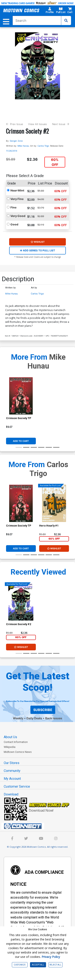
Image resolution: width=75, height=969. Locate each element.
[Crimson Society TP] (21, 396)
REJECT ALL (55, 965)
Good (14, 224)
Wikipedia (9, 746)
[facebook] (12, 838)
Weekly (18, 718)
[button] (49, 11)
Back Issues (53, 718)
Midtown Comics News (18, 751)
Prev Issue (16, 124)
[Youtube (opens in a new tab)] (41, 838)
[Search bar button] (66, 20)
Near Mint (17, 190)
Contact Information (16, 742)
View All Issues (37, 124)
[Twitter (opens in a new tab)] (26, 838)
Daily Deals (34, 718)
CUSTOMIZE (20, 965)
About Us (10, 737)
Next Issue (58, 124)
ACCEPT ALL (38, 965)
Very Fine (17, 199)
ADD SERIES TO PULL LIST (38, 250)
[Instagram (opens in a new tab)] (55, 838)
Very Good (17, 216)
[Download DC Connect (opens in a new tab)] (39, 826)
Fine (13, 207)
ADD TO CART (21, 441)
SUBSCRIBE (42, 710)
